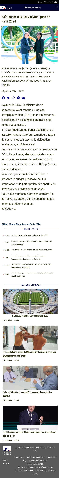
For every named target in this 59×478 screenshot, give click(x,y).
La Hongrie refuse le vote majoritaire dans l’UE (29, 235)
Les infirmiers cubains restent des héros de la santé (32, 250)
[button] (3, 98)
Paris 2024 (35, 224)
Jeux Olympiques (19, 224)
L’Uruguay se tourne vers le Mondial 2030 (30, 315)
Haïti (5, 224)
